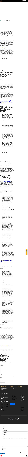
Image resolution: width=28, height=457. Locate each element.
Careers (21, 395)
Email (1, 377)
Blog (21, 398)
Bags (2, 19)
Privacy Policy (22, 399)
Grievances (22, 396)
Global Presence (22, 400)
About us (21, 389)
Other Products (14, 394)
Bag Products (14, 388)
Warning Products (14, 398)
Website (1, 380)
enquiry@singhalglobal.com (4, 410)
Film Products (14, 399)
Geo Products (14, 389)
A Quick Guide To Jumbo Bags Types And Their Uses (13, 5)
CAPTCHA (4, 448)
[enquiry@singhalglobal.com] (1, 409)
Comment (2, 365)
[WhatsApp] (26, 456)
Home (21, 388)
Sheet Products (14, 397)
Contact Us (22, 397)
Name (1, 374)
